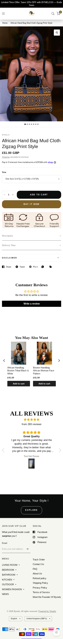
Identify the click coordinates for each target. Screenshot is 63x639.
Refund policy (39, 578)
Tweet (22, 267)
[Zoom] (57, 32)
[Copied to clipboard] (51, 267)
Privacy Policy (40, 587)
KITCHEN (7, 579)
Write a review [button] (32, 303)
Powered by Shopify (47, 611)
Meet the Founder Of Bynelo (47, 597)
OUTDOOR (8, 584)
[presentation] (4, 360)
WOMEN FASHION (12, 589)
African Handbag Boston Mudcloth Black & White (47, 370)
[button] (31, 236)
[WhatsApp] (43, 267)
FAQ (35, 569)
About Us (37, 573)
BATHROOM (8, 574)
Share (8, 267)
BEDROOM (8, 570)
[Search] (53, 14)
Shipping (5, 157)
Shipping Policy (40, 583)
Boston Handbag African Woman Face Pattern (23, 370)
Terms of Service (41, 592)
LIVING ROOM (9, 565)
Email (4, 543)
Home (4, 23)
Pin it (35, 267)
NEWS (5, 594)
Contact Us (38, 564)
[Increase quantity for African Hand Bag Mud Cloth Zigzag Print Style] (13, 195)
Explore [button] (31, 510)
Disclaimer (9, 258)
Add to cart (24, 383)
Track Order (39, 559)
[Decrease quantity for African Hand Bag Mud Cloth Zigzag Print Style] (4, 195)
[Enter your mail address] (27, 549)
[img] (31, 419)
